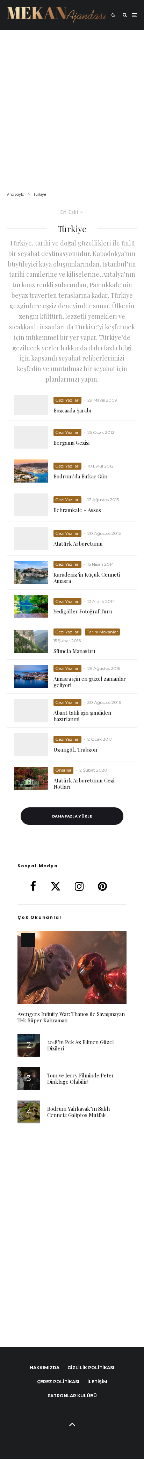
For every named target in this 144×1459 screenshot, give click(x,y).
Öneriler (63, 770)
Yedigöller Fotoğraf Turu (82, 611)
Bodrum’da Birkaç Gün (80, 476)
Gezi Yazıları (67, 400)
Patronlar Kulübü (72, 1395)
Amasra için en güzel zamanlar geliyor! (89, 681)
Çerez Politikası (58, 1381)
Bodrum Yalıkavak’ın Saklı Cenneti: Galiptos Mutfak (78, 1111)
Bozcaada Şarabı (72, 410)
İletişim (97, 1381)
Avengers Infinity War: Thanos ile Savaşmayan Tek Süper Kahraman (71, 1017)
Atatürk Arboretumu (78, 543)
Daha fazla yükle (72, 816)
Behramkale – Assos (77, 510)
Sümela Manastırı (74, 651)
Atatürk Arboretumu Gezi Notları (83, 783)
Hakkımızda (44, 1367)
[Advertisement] (72, 105)
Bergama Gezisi (71, 442)
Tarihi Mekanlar (102, 631)
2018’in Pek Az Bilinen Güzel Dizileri (80, 1045)
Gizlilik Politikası (90, 1367)
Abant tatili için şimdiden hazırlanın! (82, 716)
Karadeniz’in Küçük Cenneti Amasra (86, 577)
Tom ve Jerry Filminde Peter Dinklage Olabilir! (80, 1078)
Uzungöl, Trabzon (75, 749)
